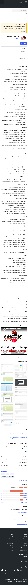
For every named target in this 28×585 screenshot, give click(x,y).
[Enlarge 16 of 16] (11, 421)
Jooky (17, 38)
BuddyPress (23, 561)
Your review (24, 502)
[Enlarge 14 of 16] (11, 405)
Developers (24, 547)
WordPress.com (22, 554)
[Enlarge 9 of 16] (11, 365)
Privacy (25, 539)
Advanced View (23, 480)
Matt (25, 556)
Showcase (10, 532)
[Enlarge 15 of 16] (11, 414)
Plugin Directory (23, 5)
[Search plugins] (13, 10)
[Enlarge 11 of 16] (11, 379)
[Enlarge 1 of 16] (25, 365)
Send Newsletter (5, 476)
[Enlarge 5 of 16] (25, 396)
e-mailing (12, 473)
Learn (25, 543)
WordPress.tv (23, 550)
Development (22, 58)
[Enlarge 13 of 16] (11, 394)
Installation (22, 55)
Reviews (23, 51)
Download (23, 43)
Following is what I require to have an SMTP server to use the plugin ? (18, 438)
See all (2, 502)
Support (23, 61)
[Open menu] (2, 2)
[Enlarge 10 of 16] (11, 373)
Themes (11, 534)
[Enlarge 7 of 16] (25, 412)
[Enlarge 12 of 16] (11, 384)
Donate (10, 547)
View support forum (22, 512)
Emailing (3, 473)
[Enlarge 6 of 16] (25, 404)
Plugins (11, 536)
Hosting (25, 536)
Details (23, 48)
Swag (11, 550)
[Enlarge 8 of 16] (25, 420)
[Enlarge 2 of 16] (25, 373)
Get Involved (10, 543)
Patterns (11, 539)
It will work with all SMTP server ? (18, 434)
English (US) (4, 471)
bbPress (24, 559)
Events (11, 545)
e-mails (7, 473)
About (25, 532)
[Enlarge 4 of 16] (25, 388)
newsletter (11, 476)
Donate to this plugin (22, 524)
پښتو (22, 567)
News (25, 534)
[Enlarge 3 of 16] (25, 380)
